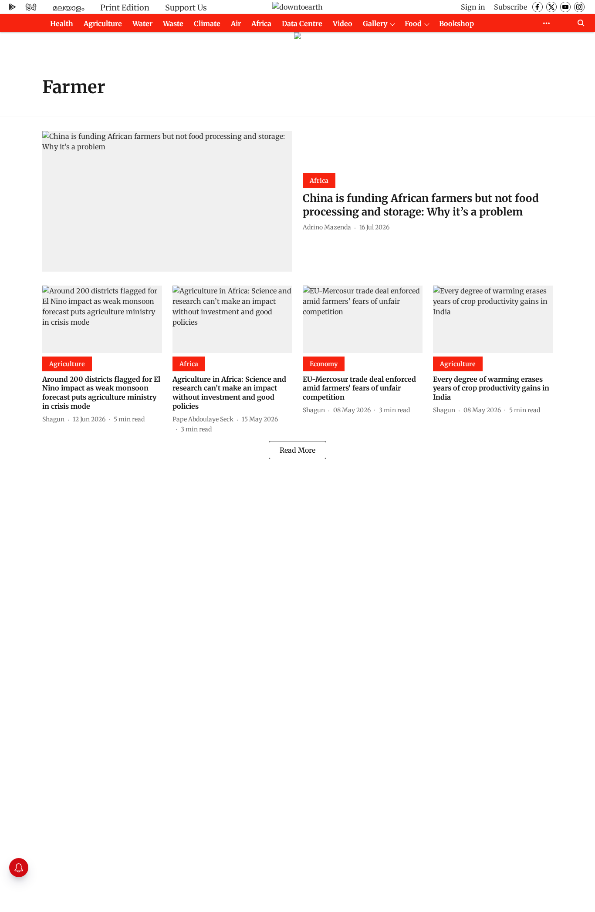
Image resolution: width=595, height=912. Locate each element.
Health (61, 23)
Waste (173, 23)
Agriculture (103, 23)
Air (236, 23)
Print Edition (124, 8)
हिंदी (31, 8)
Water (142, 23)
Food (413, 23)
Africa (261, 23)
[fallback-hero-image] (167, 201)
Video (342, 23)
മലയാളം (68, 8)
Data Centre (302, 23)
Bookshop (456, 23)
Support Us (186, 8)
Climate (207, 23)
